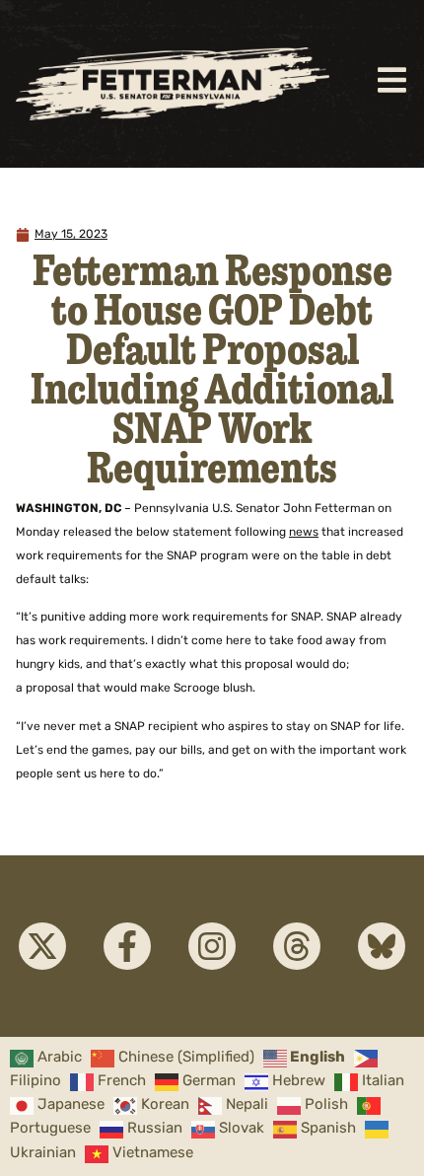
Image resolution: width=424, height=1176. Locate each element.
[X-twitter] (42, 946)
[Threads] (296, 946)
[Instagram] (212, 946)
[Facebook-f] (127, 946)
